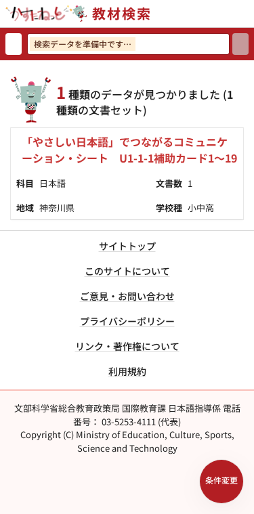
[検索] (240, 44)
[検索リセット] (13, 44)
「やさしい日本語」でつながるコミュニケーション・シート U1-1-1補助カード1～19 (129, 149)
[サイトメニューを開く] (248, 13)
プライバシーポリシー (127, 321)
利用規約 (127, 371)
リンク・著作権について (127, 346)
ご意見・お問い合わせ (127, 296)
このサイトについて (127, 271)
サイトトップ (127, 246)
